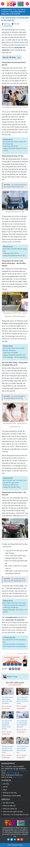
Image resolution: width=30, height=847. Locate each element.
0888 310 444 (10, 773)
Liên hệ (5, 787)
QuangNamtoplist (6, 9)
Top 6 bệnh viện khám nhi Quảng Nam (14, 644)
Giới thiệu (6, 784)
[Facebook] (8, 839)
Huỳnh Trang (6, 24)
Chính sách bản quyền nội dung (12, 811)
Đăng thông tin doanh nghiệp (12, 795)
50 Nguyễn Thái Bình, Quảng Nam (17, 771)
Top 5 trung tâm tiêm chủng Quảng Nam (14, 646)
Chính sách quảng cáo (10, 808)
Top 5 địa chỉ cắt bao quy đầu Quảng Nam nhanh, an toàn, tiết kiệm (7, 725)
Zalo (17, 773)
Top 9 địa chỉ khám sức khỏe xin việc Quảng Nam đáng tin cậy (7, 749)
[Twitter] (11, 839)
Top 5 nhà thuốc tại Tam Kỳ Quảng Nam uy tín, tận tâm (22, 749)
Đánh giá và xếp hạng (9, 793)
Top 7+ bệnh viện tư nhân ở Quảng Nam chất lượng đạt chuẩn (22, 724)
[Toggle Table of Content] (18, 57)
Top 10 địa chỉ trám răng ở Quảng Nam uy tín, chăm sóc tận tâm (7, 700)
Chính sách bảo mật (9, 805)
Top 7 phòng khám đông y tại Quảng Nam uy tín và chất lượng (22, 700)
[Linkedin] (15, 839)
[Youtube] (18, 839)
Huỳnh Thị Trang (18, 777)
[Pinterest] (21, 839)
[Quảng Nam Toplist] (15, 3)
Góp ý (5, 790)
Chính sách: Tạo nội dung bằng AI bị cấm (15, 814)
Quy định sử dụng (8, 803)
